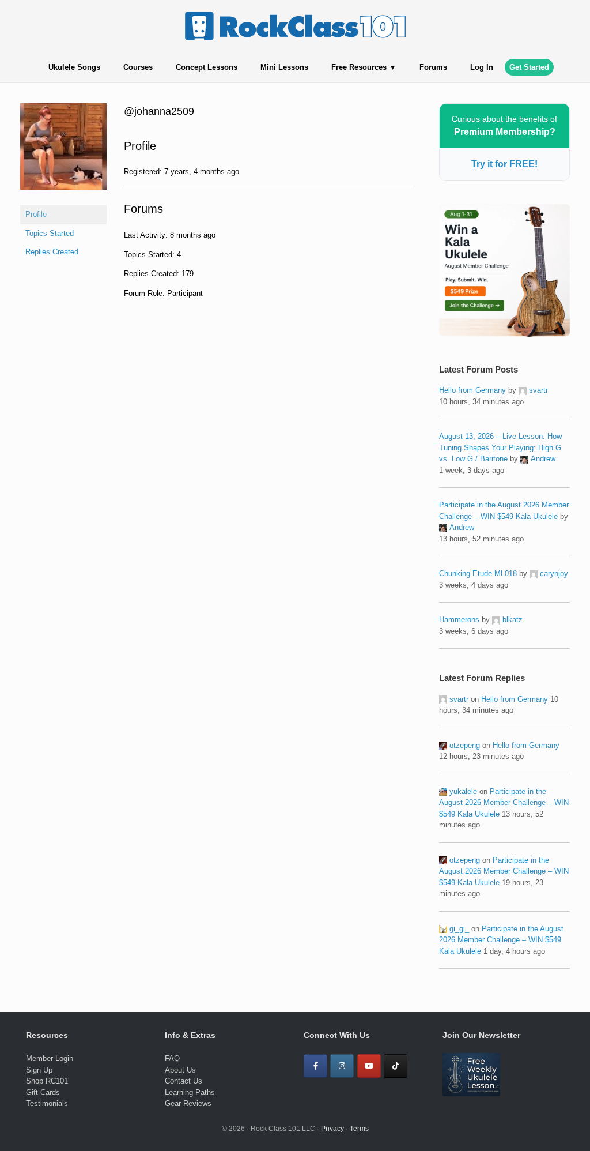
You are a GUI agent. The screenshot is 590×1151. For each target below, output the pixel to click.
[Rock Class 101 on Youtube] (369, 1066)
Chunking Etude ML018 (478, 573)
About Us (180, 1070)
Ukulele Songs (74, 67)
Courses (138, 67)
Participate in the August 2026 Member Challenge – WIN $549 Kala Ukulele (504, 802)
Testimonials (47, 1103)
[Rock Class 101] (295, 26)
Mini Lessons (284, 67)
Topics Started (49, 233)
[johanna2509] (63, 198)
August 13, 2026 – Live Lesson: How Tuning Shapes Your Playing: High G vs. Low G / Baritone (500, 447)
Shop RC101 (47, 1081)
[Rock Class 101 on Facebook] (315, 1066)
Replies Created (51, 251)
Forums (433, 67)
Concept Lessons (206, 67)
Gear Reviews (188, 1103)
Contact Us (183, 1081)
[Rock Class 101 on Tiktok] (395, 1066)
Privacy (332, 1128)
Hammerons (459, 619)
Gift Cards (43, 1092)
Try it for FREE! (504, 164)
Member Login (49, 1058)
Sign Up (39, 1070)
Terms (359, 1128)
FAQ (172, 1058)
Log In (481, 67)
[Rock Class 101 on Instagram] (342, 1066)
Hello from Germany (472, 390)
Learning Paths (190, 1092)
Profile (36, 214)
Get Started (529, 67)
